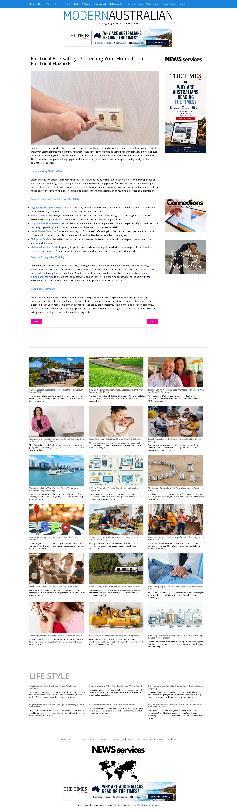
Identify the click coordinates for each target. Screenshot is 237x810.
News (40, 4)
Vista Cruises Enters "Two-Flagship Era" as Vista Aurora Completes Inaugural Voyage (53, 489)
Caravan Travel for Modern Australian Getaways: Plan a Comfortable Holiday (113, 538)
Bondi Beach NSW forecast (185, 191)
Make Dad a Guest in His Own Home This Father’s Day (53, 586)
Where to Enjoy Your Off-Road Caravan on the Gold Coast (114, 586)
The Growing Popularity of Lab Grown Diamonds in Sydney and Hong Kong (176, 489)
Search (183, 4)
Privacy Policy (118, 739)
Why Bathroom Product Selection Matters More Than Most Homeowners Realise (174, 705)
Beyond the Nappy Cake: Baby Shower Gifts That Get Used (115, 439)
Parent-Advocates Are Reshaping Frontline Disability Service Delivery (174, 440)
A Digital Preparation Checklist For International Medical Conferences (113, 489)
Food (48, 4)
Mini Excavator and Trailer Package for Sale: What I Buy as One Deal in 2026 (176, 538)
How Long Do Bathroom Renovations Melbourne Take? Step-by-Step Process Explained (175, 636)
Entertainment (99, 4)
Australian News (135, 4)
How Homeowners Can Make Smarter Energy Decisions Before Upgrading (176, 687)
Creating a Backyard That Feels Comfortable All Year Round (115, 686)
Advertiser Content (69, 739)
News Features (169, 4)
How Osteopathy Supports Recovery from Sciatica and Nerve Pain (175, 587)
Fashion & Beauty (82, 4)
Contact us (103, 739)
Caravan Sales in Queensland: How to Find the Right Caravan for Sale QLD (56, 391)
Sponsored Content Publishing (151, 739)
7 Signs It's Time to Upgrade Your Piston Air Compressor (114, 635)
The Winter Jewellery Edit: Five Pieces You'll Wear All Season (55, 635)
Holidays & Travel (117, 4)
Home (32, 4)
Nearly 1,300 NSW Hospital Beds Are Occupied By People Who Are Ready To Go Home (176, 391)
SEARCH (130, 739)
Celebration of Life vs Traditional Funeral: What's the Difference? (52, 687)
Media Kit (172, 739)
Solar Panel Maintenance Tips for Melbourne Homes (112, 704)
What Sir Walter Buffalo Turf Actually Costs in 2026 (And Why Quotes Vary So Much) (116, 391)
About (93, 739)
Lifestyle (67, 4)
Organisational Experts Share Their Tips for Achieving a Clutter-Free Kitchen (57, 705)
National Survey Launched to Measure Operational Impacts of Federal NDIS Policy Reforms (56, 440)
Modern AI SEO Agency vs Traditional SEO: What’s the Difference (53, 538)
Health (57, 4)
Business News (153, 4)
